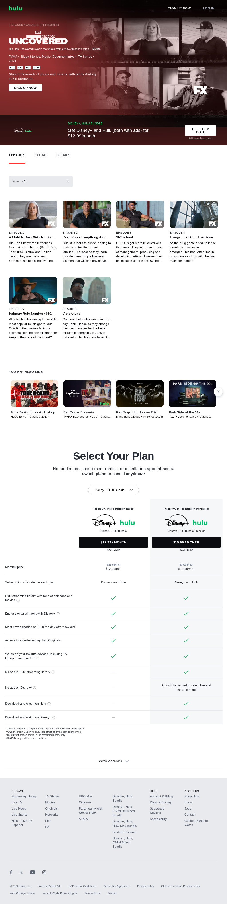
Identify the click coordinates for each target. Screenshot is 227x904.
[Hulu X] (24, 872)
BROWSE (18, 791)
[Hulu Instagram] (44, 872)
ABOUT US (191, 791)
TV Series (85, 56)
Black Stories (30, 56)
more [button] (96, 49)
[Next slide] (218, 391)
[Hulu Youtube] (36, 872)
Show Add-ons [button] (110, 761)
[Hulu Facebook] (14, 872)
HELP (153, 791)
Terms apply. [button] (77, 729)
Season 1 (19, 181)
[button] (17, 154)
